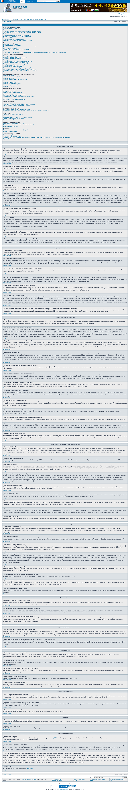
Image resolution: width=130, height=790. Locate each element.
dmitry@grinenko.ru (64, 789)
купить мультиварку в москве (29, 779)
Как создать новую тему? (9, 56)
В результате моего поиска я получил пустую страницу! (18, 117)
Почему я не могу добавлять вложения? (14, 65)
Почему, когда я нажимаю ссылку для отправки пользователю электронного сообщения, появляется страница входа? (35, 52)
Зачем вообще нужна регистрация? (12, 30)
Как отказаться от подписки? (11, 126)
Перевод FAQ (6, 139)
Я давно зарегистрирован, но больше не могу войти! (17, 36)
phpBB (61, 783)
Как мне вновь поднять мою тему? (12, 72)
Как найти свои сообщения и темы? (12, 119)
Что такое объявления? (9, 82)
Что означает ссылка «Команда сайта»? (14, 99)
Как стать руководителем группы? (12, 95)
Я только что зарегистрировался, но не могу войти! (17, 35)
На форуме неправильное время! (12, 45)
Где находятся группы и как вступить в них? (15, 94)
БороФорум (20, 6)
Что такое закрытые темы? (10, 85)
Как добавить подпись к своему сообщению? (15, 58)
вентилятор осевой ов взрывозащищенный (57, 780)
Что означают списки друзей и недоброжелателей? (17, 109)
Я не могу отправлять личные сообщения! (14, 103)
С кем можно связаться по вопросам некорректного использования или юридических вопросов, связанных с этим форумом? (36, 137)
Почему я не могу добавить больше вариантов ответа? (18, 61)
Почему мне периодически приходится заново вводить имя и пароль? (22, 31)
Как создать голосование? (10, 60)
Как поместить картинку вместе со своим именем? (16, 49)
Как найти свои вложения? (10, 131)
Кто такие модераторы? (9, 91)
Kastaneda (30, 768)
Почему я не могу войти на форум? (12, 28)
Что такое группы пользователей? (12, 92)
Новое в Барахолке (28, 19)
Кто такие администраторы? (10, 90)
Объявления (30, 1)
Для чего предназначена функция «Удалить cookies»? (17, 40)
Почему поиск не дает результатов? (12, 116)
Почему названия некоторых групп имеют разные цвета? (18, 96)
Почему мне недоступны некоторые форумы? (15, 64)
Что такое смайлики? (8, 78)
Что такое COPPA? (8, 38)
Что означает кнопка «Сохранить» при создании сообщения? (20, 69)
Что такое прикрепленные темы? (12, 83)
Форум (22, 1)
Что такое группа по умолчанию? (12, 98)
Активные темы (18, 19)
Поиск (125, 14)
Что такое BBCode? (8, 75)
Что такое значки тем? (9, 86)
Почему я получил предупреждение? (13, 66)
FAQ (121, 14)
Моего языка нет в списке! (10, 48)
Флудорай (35, 19)
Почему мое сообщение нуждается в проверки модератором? (20, 70)
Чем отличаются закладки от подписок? (14, 123)
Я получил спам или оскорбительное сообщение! (16, 105)
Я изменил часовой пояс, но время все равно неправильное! (19, 47)
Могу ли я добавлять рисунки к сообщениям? (15, 79)
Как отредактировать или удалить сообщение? (15, 57)
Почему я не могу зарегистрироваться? (13, 39)
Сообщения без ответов (8, 19)
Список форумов (7, 21)
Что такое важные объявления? (11, 81)
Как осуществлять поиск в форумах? (13, 114)
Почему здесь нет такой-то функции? (13, 136)
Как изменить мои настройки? (11, 44)
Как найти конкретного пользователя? (13, 118)
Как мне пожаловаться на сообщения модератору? (17, 68)
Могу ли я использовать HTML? (11, 77)
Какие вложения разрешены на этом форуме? (15, 130)
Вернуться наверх (7, 154)
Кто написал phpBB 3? (9, 135)
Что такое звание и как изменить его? (13, 51)
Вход (5, 14)
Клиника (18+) (42, 19)
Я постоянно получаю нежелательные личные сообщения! (19, 104)
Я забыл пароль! (7, 34)
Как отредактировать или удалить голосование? (16, 62)
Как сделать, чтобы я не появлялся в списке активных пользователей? (22, 32)
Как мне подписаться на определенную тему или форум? (18, 125)
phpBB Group (55, 738)
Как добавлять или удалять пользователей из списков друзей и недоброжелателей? (26, 110)
